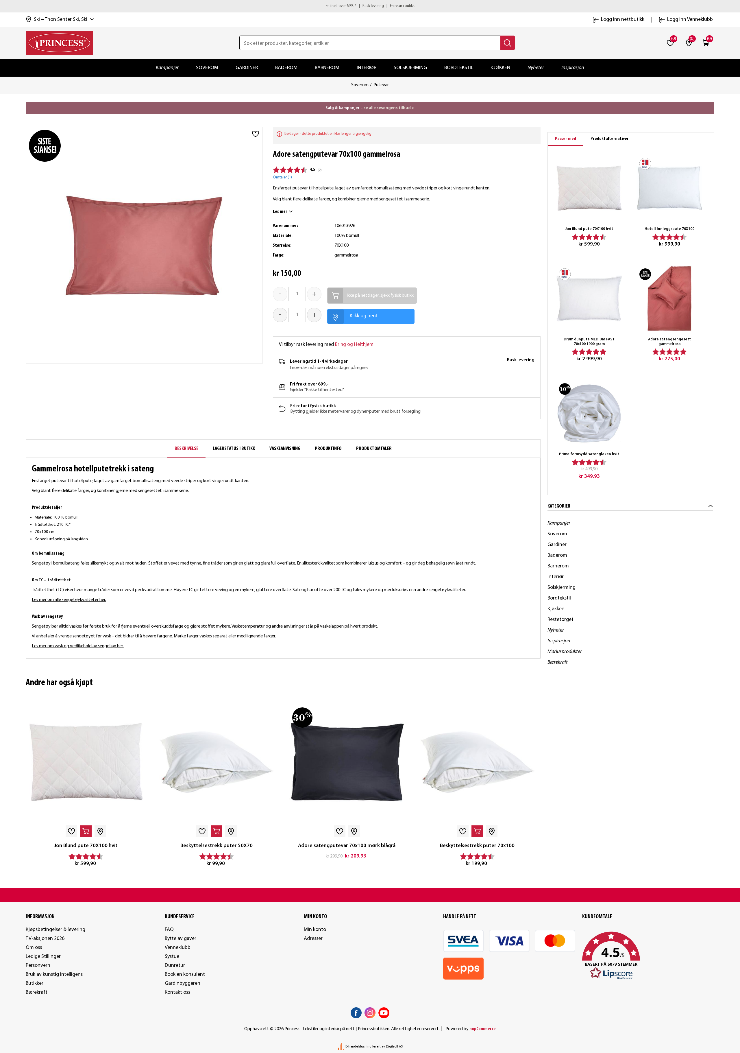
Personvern (38, 965)
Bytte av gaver (180, 938)
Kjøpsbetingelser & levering (55, 929)
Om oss (34, 947)
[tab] (565, 139)
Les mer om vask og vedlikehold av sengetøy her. (78, 646)
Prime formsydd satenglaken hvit (589, 454)
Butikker (34, 983)
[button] (648, 956)
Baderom (286, 68)
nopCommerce (482, 1029)
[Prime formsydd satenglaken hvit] (589, 413)
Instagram (370, 1012)
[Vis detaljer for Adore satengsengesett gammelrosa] (669, 298)
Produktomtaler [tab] (374, 448)
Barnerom (327, 68)
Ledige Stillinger (43, 956)
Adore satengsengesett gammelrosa (669, 342)
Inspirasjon (572, 68)
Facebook (356, 1012)
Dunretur (175, 965)
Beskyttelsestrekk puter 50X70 (216, 846)
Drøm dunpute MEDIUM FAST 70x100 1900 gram (589, 342)
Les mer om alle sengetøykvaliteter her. (69, 600)
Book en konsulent (185, 974)
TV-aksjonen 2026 (45, 938)
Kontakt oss (177, 992)
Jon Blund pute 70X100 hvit (86, 846)
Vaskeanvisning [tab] (284, 448)
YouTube (383, 1012)
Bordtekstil (458, 68)
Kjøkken (500, 68)
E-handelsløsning (358, 1046)
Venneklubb (177, 947)
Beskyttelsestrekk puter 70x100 (477, 846)
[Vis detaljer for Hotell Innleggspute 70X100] (669, 188)
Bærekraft (557, 662)
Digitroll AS (394, 1046)
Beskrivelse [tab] (186, 448)
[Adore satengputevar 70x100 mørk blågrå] (346, 762)
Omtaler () (282, 177)
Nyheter (536, 68)
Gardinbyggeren (182, 983)
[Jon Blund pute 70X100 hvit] (86, 762)
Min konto (315, 929)
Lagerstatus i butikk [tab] (234, 448)
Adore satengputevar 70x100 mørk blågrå (346, 846)
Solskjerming (410, 68)
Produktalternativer (610, 139)
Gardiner (247, 68)
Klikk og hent (364, 316)
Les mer (280, 211)
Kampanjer (167, 68)
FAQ (169, 929)
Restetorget (560, 619)
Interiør (366, 68)
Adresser (313, 938)
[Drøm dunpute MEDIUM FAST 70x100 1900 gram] (589, 298)
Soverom (207, 68)
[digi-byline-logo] (341, 1046)
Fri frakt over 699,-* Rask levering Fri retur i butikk (370, 6)
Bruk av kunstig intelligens (54, 974)
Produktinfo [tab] (328, 448)
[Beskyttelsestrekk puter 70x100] (477, 762)
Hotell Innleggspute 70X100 (669, 229)
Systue (172, 956)
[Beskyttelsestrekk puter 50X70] (216, 762)
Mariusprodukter (564, 651)
